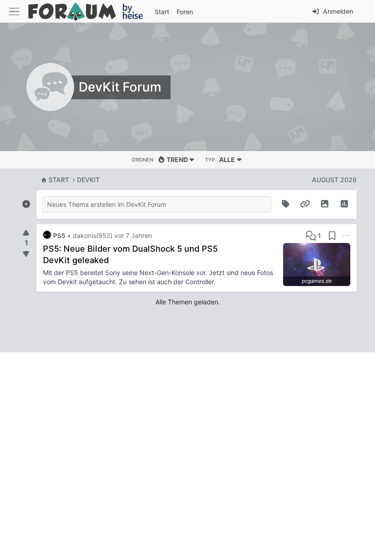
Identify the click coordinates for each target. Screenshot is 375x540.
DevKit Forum (120, 87)
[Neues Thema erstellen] (26, 202)
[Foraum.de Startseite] (89, 11)
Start (59, 180)
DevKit (88, 180)
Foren (185, 12)
